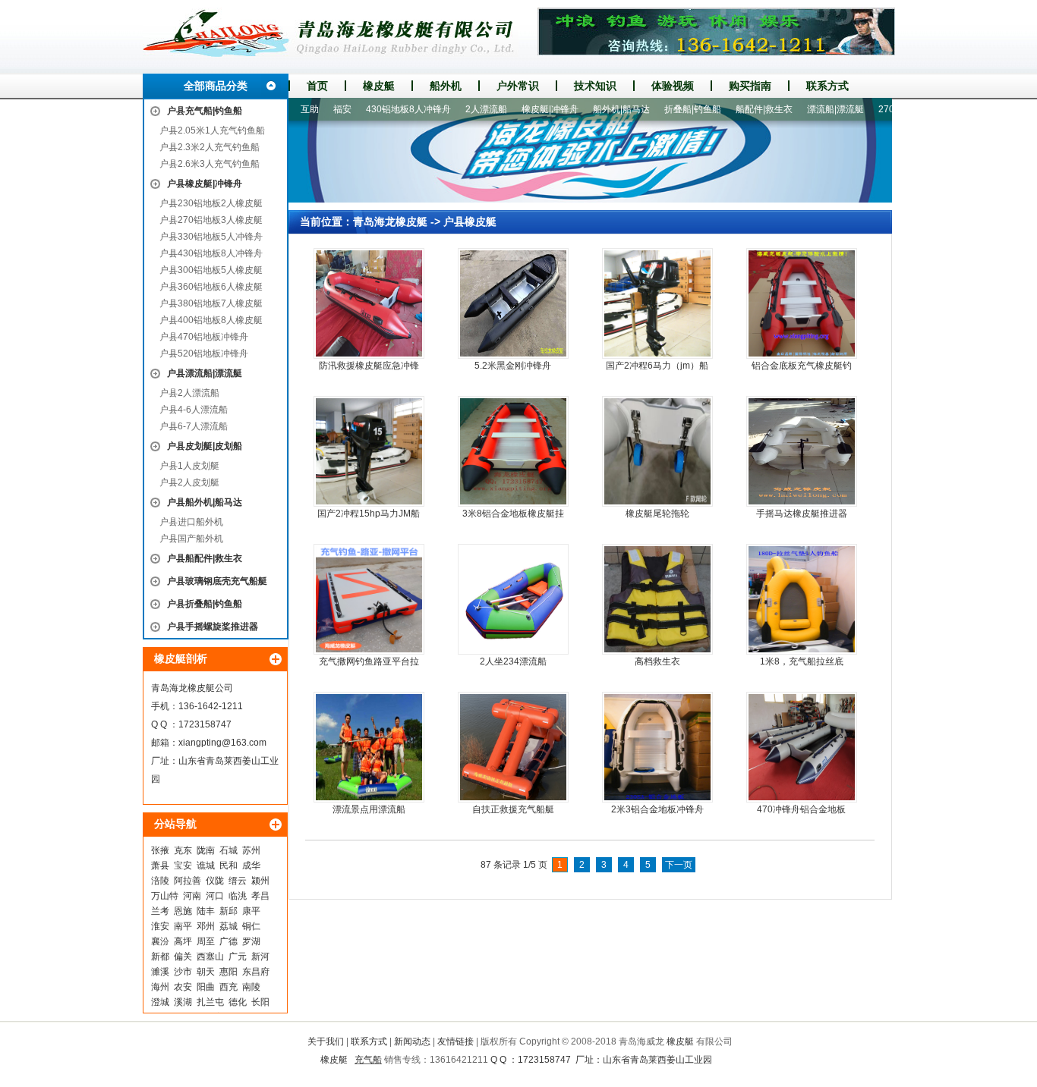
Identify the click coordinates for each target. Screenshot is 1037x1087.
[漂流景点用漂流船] (369, 747)
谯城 (206, 865)
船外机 (446, 86)
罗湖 (251, 941)
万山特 (164, 896)
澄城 (160, 1002)
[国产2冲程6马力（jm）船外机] (657, 303)
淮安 (160, 926)
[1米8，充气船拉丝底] (801, 599)
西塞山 (210, 956)
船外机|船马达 (594, 109)
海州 (160, 987)
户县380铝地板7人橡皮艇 (211, 303)
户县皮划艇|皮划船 (204, 446)
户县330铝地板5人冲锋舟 (211, 236)
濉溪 (160, 971)
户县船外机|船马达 (204, 502)
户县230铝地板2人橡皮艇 (211, 203)
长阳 (260, 1002)
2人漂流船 (460, 109)
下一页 (678, 864)
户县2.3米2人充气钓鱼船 (209, 147)
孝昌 (260, 896)
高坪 (183, 941)
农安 (183, 987)
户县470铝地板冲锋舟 (203, 336)
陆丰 (206, 911)
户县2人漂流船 (189, 393)
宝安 (183, 865)
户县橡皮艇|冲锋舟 (204, 183)
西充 (228, 987)
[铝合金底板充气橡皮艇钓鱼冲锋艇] (801, 303)
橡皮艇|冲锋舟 (523, 109)
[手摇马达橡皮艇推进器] (801, 451)
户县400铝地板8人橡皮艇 (211, 320)
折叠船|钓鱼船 (666, 109)
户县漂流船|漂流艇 (204, 373)
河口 (215, 896)
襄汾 (160, 941)
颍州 (260, 880)
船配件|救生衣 (737, 109)
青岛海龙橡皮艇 (390, 221)
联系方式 (827, 86)
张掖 (160, 850)
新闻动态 (412, 1041)
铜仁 (251, 926)
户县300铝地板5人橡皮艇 (211, 270)
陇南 (206, 850)
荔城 (228, 926)
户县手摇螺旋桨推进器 (212, 626)
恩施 (183, 911)
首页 (317, 86)
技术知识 (595, 86)
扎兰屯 (210, 1002)
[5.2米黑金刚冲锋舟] (513, 303)
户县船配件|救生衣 (204, 558)
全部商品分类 (215, 86)
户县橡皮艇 (469, 221)
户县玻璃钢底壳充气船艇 (217, 581)
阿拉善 (187, 880)
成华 (251, 865)
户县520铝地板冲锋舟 (203, 353)
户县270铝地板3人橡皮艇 (211, 220)
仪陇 (215, 880)
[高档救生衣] (657, 599)
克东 (183, 850)
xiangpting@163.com (222, 742)
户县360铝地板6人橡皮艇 (211, 286)
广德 (228, 941)
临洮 (238, 896)
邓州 (206, 926)
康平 (251, 911)
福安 (316, 109)
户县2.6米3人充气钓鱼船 (209, 164)
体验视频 (672, 86)
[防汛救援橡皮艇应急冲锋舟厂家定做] (369, 303)
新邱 (228, 911)
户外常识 (517, 86)
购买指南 (750, 86)
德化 (238, 1002)
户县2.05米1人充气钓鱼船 (212, 130)
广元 (238, 956)
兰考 (160, 911)
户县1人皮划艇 (189, 465)
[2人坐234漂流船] (513, 599)
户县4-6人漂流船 (193, 409)
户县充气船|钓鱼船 (204, 110)
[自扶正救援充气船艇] (513, 747)
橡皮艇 (379, 86)
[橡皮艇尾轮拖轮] (657, 451)
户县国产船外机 (191, 538)
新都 (160, 956)
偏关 (183, 956)
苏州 (251, 850)
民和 (228, 865)
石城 (228, 850)
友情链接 (455, 1041)
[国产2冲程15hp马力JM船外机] (369, 451)
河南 (192, 896)
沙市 (183, 971)
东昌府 (255, 971)
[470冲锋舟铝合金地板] (801, 747)
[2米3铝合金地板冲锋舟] (657, 747)
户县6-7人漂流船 (193, 426)
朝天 (206, 971)
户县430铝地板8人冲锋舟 (211, 253)
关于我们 (325, 1041)
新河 (260, 956)
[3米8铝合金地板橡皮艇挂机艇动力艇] (513, 451)
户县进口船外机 (191, 522)
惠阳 (228, 971)
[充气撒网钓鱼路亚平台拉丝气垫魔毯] (369, 599)
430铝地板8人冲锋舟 (381, 109)
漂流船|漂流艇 (808, 109)
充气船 (368, 1059)
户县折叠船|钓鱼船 (204, 603)
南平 (183, 926)
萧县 (160, 865)
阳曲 (206, 987)
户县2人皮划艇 (189, 482)
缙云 (238, 880)
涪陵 (160, 880)
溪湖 (183, 1002)
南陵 (251, 987)
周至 (206, 941)
